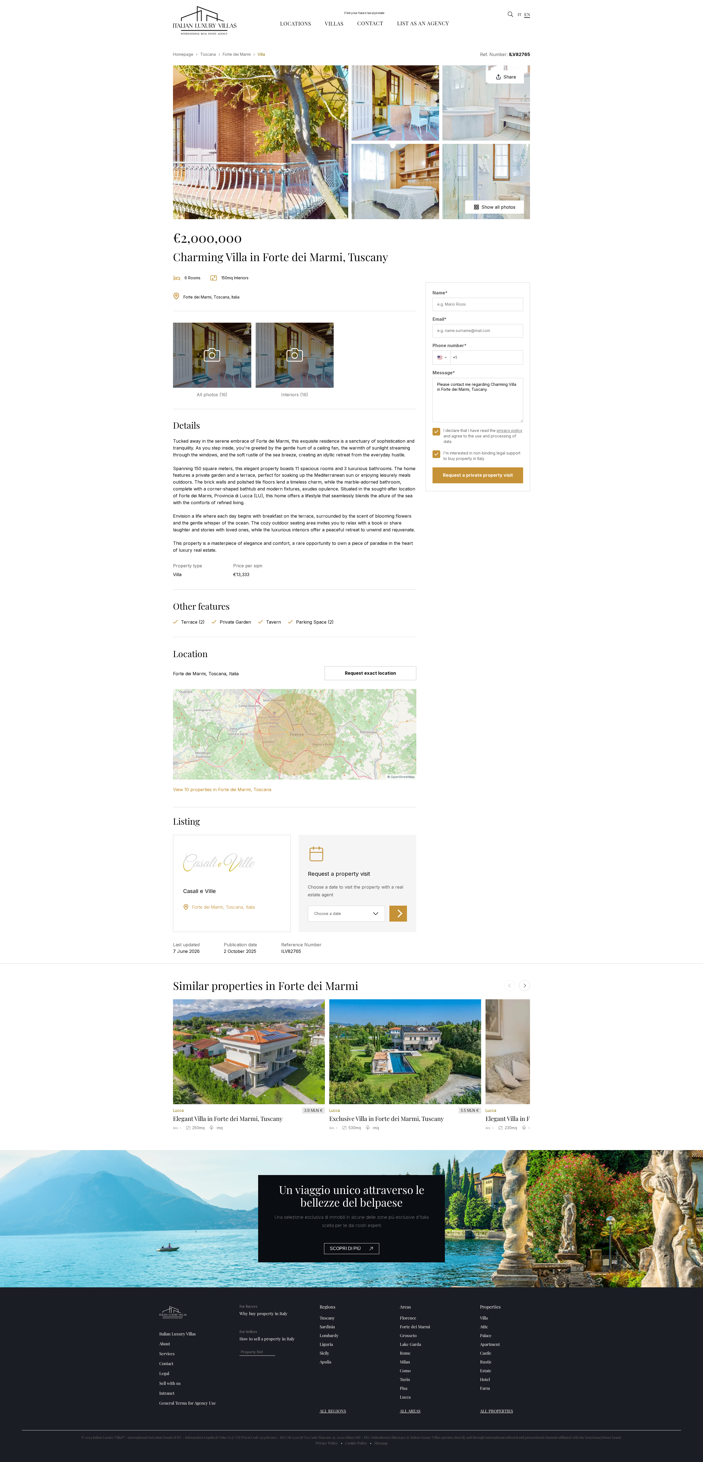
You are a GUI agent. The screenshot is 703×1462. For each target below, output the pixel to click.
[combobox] (442, 357)
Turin (405, 1379)
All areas (410, 1411)
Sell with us (170, 1383)
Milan (405, 1362)
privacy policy (509, 430)
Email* (440, 319)
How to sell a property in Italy (267, 1338)
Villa (484, 1318)
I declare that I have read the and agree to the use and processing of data (482, 436)
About (164, 1343)
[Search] (510, 15)
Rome (405, 1353)
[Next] (524, 985)
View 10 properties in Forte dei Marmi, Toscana (222, 789)
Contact (370, 23)
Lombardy (329, 1335)
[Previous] (509, 985)
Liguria (326, 1344)
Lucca (405, 1397)
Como (405, 1370)
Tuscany (327, 1318)
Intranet (166, 1393)
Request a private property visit (478, 475)
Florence (408, 1318)
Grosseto (408, 1335)
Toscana (208, 54)
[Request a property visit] (398, 914)
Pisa (403, 1388)
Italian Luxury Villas (177, 1334)
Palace (486, 1335)
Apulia (325, 1362)
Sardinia (327, 1326)
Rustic (486, 1362)
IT (519, 15)
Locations (295, 23)
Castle (485, 1353)
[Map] (294, 734)
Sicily (324, 1353)
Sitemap (381, 1443)
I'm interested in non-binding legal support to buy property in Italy (481, 456)
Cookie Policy (356, 1443)
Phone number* (450, 345)
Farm (485, 1388)
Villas (334, 23)
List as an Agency (423, 23)
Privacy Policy (327, 1443)
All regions (333, 1411)
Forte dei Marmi (237, 54)
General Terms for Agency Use (187, 1403)
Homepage (183, 54)
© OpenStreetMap (401, 777)
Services (167, 1353)
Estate (485, 1370)
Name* (440, 292)
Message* (444, 372)
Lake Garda (410, 1344)
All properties (496, 1411)
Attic (484, 1326)
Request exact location (370, 673)
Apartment (490, 1344)
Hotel (485, 1379)
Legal (164, 1373)
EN (527, 14)
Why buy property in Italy (263, 1313)
